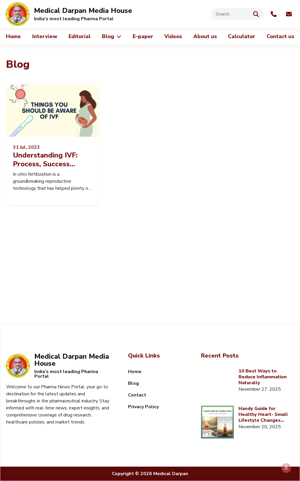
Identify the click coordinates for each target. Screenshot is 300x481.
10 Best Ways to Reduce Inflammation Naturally (262, 377)
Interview (44, 36)
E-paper (143, 36)
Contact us (280, 36)
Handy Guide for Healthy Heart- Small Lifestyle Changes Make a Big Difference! (264, 414)
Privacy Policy (143, 407)
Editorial (80, 36)
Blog (108, 36)
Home (13, 36)
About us (205, 36)
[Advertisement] (150, 274)
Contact (137, 395)
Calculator (241, 36)
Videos (173, 36)
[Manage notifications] (286, 468)
